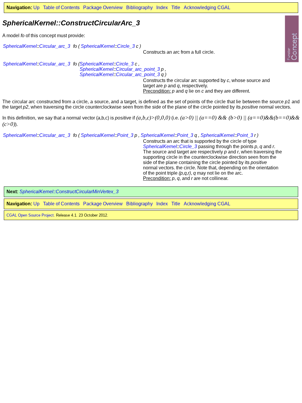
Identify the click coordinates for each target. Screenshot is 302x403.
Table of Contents (61, 7)
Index (162, 7)
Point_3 (125, 135)
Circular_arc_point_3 (138, 69)
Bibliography (139, 7)
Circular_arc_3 (54, 46)
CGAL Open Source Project (30, 215)
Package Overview (103, 7)
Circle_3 (126, 46)
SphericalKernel (20, 46)
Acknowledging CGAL (207, 7)
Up (36, 7)
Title (175, 7)
